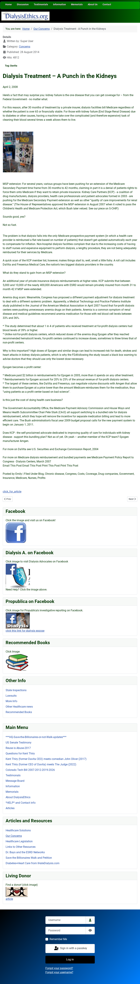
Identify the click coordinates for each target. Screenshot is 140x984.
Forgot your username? (59, 972)
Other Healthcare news (19, 706)
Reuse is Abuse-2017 (18, 748)
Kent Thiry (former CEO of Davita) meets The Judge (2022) (41, 764)
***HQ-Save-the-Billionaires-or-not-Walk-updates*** (36, 737)
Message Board (15, 780)
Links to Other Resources (21, 846)
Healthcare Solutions (18, 830)
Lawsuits (11, 695)
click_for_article (12, 491)
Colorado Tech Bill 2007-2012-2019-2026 (30, 770)
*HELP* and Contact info (21, 802)
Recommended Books (19, 712)
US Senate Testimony (18, 742)
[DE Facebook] (16, 532)
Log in (70, 959)
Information (13, 786)
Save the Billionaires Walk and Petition (29, 857)
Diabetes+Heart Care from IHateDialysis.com (32, 863)
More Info (11, 701)
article (9, 899)
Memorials (12, 791)
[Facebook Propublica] (18, 620)
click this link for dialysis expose (25, 630)
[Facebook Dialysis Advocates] (18, 575)
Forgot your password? (59, 968)
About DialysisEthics (18, 797)
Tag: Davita (11, 65)
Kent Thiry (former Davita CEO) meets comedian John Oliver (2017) (46, 759)
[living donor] (17, 891)
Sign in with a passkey (73, 948)
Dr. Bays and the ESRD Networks (25, 852)
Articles (10, 808)
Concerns (24, 46)
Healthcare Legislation (19, 841)
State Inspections (16, 690)
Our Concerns (14, 835)
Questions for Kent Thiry (20, 753)
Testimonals (13, 775)
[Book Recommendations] (17, 662)
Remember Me (58, 939)
